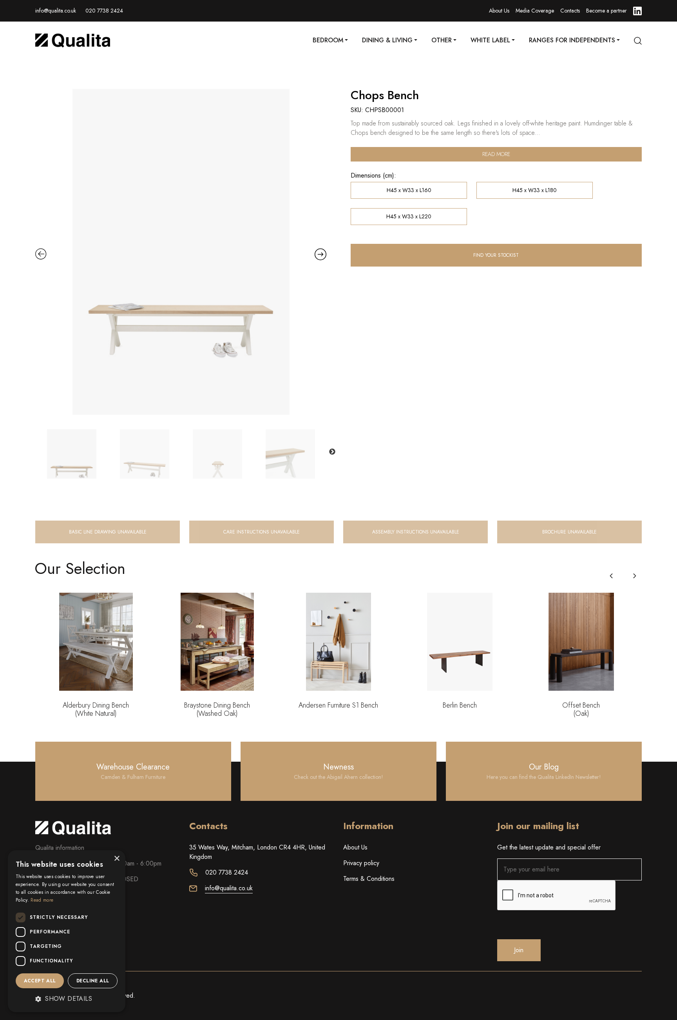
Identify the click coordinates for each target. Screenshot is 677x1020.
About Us (499, 11)
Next (332, 452)
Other (441, 40)
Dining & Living (387, 40)
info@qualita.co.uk (55, 11)
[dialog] (66, 931)
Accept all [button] (40, 980)
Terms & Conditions (369, 878)
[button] (635, 576)
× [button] (116, 859)
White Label (490, 40)
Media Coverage (535, 11)
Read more (496, 154)
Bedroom (328, 40)
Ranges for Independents (572, 40)
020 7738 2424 (104, 11)
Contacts (570, 11)
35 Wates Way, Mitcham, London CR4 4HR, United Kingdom (257, 852)
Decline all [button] (92, 980)
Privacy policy (361, 863)
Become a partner (606, 11)
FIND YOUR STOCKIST (496, 255)
